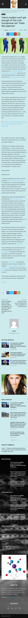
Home (3, 10)
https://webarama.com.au (14, 333)
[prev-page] (3, 368)
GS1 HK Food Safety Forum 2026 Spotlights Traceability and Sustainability (17, 434)
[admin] (3, 30)
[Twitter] (11, 34)
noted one (19, 243)
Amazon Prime (12, 262)
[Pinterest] (15, 34)
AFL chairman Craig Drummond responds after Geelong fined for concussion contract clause (18, 362)
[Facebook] (8, 34)
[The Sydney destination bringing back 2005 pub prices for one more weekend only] (5, 354)
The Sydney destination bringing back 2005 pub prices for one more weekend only (18, 354)
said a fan (22, 154)
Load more (13, 440)
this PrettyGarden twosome (17, 77)
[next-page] (5, 368)
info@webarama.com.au (14, 597)
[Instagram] (12, 608)
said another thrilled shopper (16, 180)
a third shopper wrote (16, 199)
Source (4, 282)
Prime (3, 270)
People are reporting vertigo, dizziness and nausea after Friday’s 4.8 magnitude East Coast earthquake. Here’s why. (14, 449)
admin (6, 30)
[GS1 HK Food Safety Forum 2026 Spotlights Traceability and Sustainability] (5, 434)
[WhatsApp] (18, 34)
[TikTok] (15, 608)
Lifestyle (7, 10)
